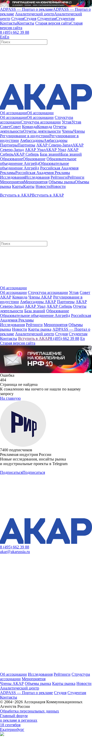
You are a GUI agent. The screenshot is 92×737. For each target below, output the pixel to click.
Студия (60, 692)
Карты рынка (63, 683)
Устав (74, 292)
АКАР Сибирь (59, 306)
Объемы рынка (38, 683)
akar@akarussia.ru (15, 551)
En (82, 338)
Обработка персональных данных (29, 711)
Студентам (76, 692)
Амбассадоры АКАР (38, 302)
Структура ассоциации (48, 292)
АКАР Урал (35, 306)
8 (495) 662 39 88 (14, 32)
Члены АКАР (40, 297)
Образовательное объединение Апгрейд (35, 315)
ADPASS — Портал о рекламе (26, 692)
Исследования (40, 674)
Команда (19, 297)
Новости (83, 683)
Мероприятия (33, 679)
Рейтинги (62, 674)
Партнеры (66, 302)
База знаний (34, 311)
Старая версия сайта (17, 343)
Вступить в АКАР (34, 338)
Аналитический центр (19, 688)
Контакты (8, 697)
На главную (10, 398)
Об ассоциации (13, 292)
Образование (57, 311)
